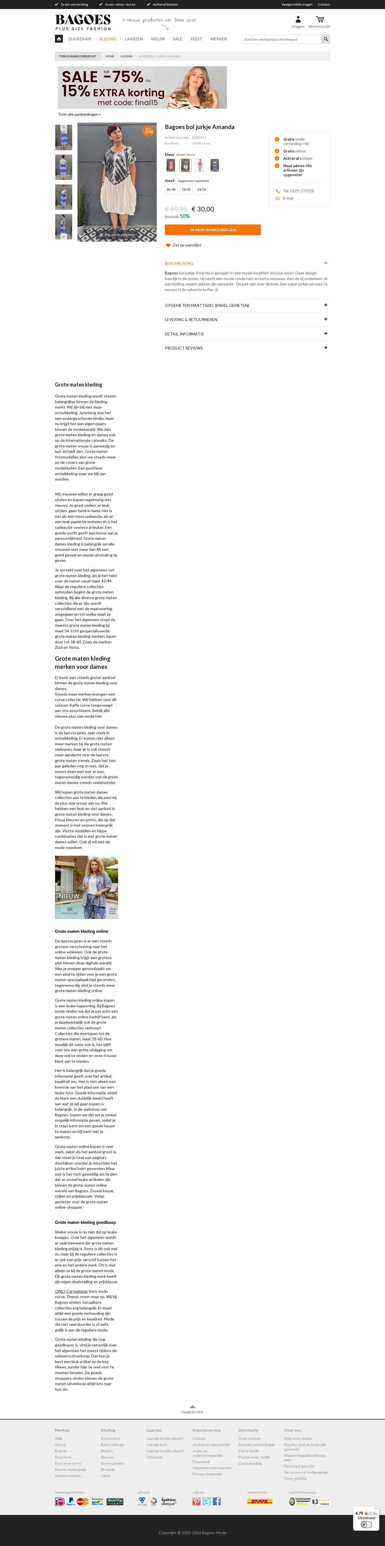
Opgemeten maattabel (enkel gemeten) (207, 305)
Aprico (60, 1444)
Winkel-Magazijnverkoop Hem (304, 1457)
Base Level (63, 1457)
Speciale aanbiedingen (256, 1444)
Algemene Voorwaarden (212, 1468)
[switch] (366, 1524)
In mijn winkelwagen (213, 229)
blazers (107, 1451)
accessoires (110, 1438)
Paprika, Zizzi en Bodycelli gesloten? (305, 1446)
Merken (219, 38)
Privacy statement (207, 1474)
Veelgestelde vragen (297, 4)
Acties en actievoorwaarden (208, 1453)
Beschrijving (179, 263)
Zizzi (59, 647)
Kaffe (74, 705)
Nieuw (158, 38)
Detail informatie (184, 333)
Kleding (108, 38)
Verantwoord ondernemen (306, 1472)
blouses (107, 1457)
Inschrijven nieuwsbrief (211, 1444)
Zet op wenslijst (187, 245)
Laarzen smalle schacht (165, 1451)
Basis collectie (112, 1444)
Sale (177, 38)
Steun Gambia (295, 1478)
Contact (324, 4)
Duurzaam (79, 38)
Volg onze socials (298, 1438)
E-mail (288, 198)
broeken (108, 1469)
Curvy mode (248, 1451)
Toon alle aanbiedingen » (79, 114)
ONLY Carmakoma (71, 1291)
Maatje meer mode (254, 1457)
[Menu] (376, 1509)
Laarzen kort (157, 1444)
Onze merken (249, 1438)
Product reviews (184, 348)
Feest (196, 38)
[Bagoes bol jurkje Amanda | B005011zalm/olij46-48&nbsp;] (63, 137)
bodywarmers (112, 1463)
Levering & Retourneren (191, 319)
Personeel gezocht (299, 1466)
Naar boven (192, 1412)
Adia (59, 1438)
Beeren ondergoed (70, 1469)
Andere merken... (69, 1475)
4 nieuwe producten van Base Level (159, 20)
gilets (105, 1475)
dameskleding (250, 1463)
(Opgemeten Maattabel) (193, 180)
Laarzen (134, 38)
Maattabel (201, 1461)
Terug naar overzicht (77, 56)
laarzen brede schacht (165, 1438)
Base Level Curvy (68, 1463)
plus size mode (81, 716)
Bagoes (171, 272)
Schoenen (154, 1457)
